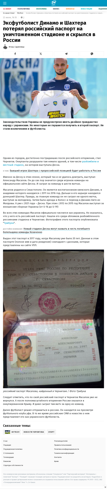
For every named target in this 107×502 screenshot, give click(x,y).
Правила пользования (62, 445)
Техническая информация (64, 453)
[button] (15, 53)
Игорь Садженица (16, 47)
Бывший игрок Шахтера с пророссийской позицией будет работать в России (55, 170)
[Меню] (4, 3)
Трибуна (9, 222)
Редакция (7, 445)
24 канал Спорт (9, 13)
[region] (53, 495)
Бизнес (56, 9)
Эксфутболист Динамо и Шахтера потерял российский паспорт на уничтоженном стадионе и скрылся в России (65, 13)
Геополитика (23, 9)
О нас (5, 441)
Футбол (20, 13)
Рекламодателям (60, 441)
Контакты (58, 457)
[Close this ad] (105, 487)
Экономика (41, 9)
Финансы (70, 9)
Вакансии (7, 461)
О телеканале (8, 453)
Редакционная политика (12, 449)
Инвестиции (86, 9)
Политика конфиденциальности (66, 449)
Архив (56, 461)
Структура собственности (13, 465)
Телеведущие (8, 457)
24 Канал (7, 9)
